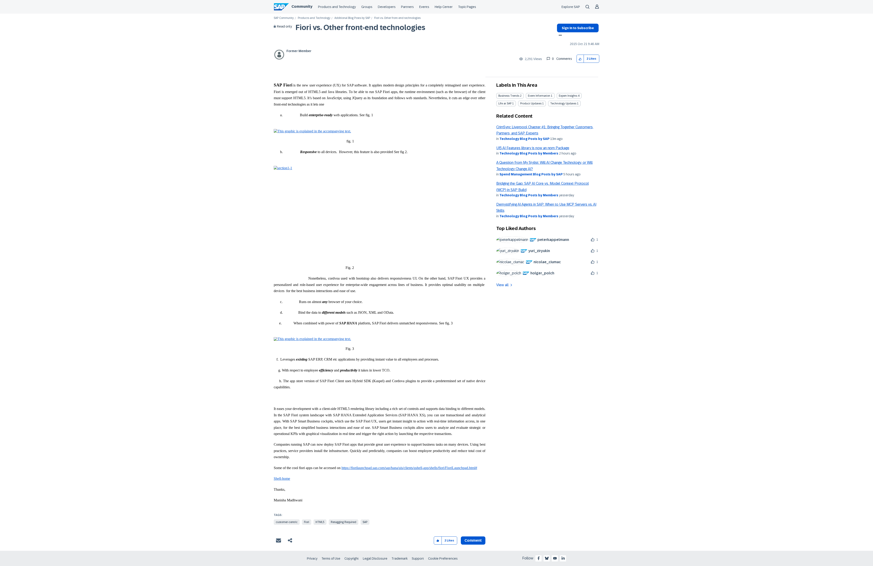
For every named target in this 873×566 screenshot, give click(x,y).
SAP (365, 522)
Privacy (312, 558)
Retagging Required (343, 522)
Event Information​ (539, 95)
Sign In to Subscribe (578, 28)
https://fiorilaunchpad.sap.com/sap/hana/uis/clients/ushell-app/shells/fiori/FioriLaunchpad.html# (409, 468)
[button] (580, 59)
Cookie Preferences (443, 558)
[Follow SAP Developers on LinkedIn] (563, 558)
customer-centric (287, 522)
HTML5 (320, 522)
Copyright (351, 558)
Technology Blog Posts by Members (528, 153)
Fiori (306, 522)
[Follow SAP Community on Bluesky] (547, 558)
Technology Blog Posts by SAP (524, 139)
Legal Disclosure (375, 558)
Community (301, 6)
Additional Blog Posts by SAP (352, 18)
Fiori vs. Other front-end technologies (360, 27)
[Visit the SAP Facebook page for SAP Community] (538, 558)
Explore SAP (571, 7)
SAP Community (284, 18)
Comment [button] (473, 540)
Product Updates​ (531, 103)
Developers (387, 7)
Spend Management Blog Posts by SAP (531, 174)
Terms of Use (330, 558)
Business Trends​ (508, 95)
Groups (366, 7)
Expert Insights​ (568, 95)
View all (502, 285)
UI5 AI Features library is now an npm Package (532, 148)
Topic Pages (467, 7)
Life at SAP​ (505, 103)
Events (424, 7)
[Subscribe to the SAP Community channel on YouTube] (555, 558)
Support (418, 558)
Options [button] (559, 35)
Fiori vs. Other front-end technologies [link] (397, 18)
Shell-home (282, 478)
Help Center (444, 7)
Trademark (399, 558)
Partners (407, 7)
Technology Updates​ (563, 103)
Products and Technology (337, 7)
